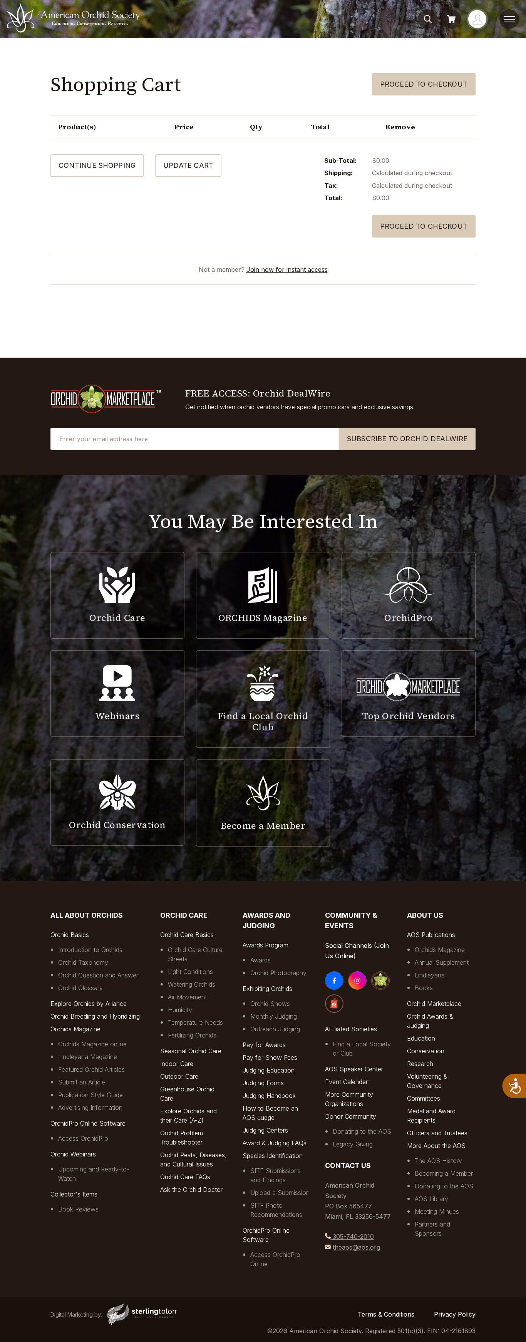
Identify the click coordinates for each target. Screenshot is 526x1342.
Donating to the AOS (362, 1131)
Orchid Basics (69, 935)
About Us (425, 915)
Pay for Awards (264, 1045)
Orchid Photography (278, 973)
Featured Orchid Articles (91, 1069)
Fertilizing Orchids (192, 1035)
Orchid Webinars (73, 1154)
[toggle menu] (509, 19)
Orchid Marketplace (434, 1003)
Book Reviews (78, 1209)
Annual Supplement (442, 962)
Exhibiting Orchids (267, 988)
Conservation (425, 1051)
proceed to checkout (423, 84)
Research (420, 1064)
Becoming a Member (444, 1173)
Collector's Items (73, 1194)
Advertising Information (90, 1107)
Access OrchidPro (83, 1138)
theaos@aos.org (356, 1247)
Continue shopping (97, 165)
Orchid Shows (270, 1003)
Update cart (188, 165)
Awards (260, 960)
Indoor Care (176, 1064)
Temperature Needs (195, 1022)
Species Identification (273, 1156)
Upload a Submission (280, 1192)
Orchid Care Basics (187, 935)
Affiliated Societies (351, 1029)
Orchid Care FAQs (185, 1177)
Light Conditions (190, 972)
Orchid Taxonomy (83, 962)
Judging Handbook (269, 1095)
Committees (423, 1098)
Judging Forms (263, 1083)
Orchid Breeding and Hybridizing (95, 1016)
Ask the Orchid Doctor (191, 1189)
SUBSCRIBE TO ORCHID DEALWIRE (407, 439)
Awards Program (265, 945)
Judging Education (269, 1070)
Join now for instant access (287, 269)
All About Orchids (86, 915)
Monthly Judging (273, 1016)
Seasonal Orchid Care (190, 1051)
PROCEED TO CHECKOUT (423, 226)
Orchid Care (184, 915)
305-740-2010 (352, 1236)
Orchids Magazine (75, 1029)
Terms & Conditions (386, 1314)
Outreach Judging (275, 1029)
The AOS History (438, 1161)
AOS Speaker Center (354, 1069)
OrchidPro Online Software (88, 1123)
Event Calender (346, 1082)
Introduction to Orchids (90, 950)
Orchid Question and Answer (98, 975)
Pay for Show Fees (270, 1057)
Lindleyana (430, 975)
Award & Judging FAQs (275, 1143)
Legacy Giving (353, 1144)
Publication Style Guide (90, 1095)
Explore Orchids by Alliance (88, 1003)
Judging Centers (265, 1130)
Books (424, 988)
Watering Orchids (191, 984)
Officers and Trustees (437, 1133)
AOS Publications (431, 935)
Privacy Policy (455, 1314)
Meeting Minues (437, 1211)
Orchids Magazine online (92, 1044)
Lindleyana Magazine (87, 1057)
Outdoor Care (179, 1076)
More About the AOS (436, 1146)
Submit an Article (81, 1082)
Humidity (180, 1010)
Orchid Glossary (80, 988)
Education (421, 1038)
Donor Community (350, 1116)
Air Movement (187, 997)
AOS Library (431, 1199)
